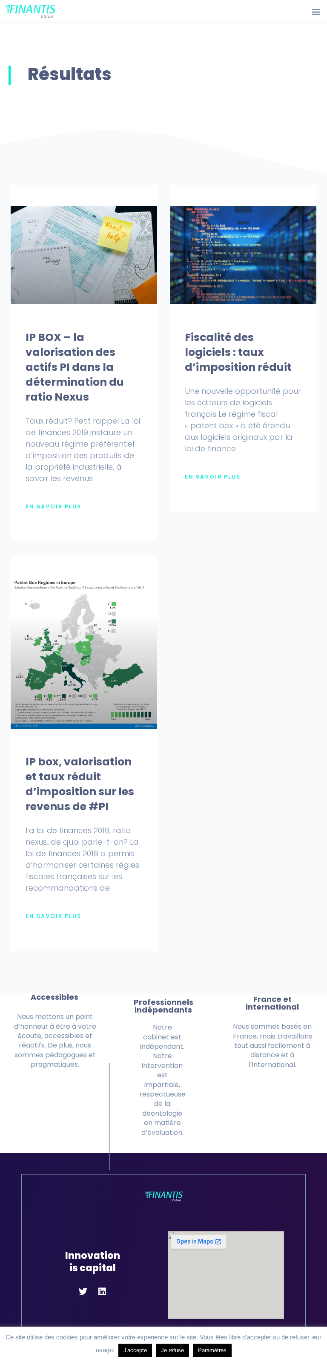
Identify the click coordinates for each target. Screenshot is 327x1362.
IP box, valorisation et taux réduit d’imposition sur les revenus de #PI (80, 784)
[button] (316, 11)
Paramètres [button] (212, 1350)
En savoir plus (53, 507)
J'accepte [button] (135, 1350)
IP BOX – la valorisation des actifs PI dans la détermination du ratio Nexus (75, 367)
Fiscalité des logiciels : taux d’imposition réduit (238, 352)
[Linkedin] (102, 1291)
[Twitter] (83, 1291)
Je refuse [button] (172, 1350)
